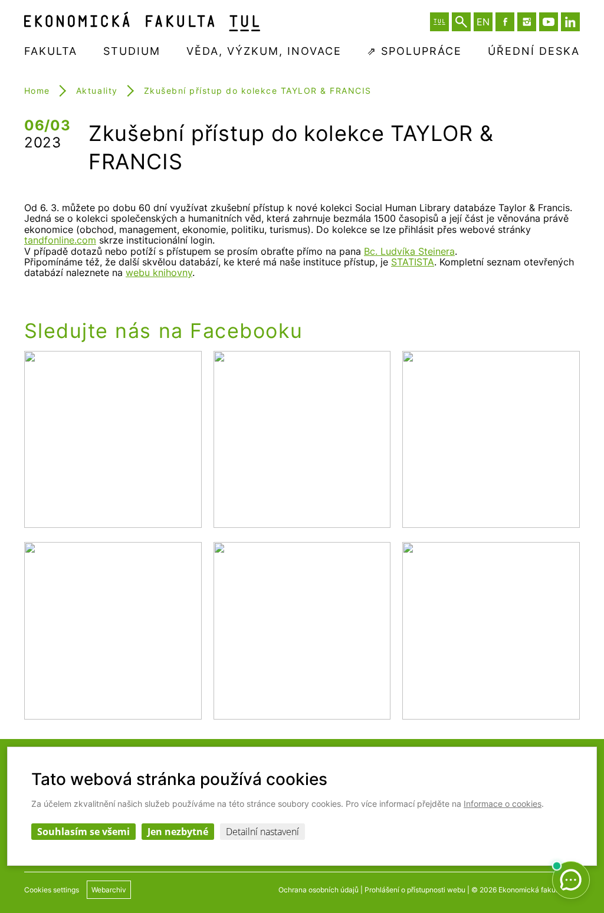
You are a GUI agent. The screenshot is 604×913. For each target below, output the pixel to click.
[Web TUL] (439, 21)
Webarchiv (108, 889)
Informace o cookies (502, 804)
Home (37, 91)
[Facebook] (504, 21)
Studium (131, 51)
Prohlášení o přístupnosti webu (415, 889)
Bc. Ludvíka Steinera (409, 251)
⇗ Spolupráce (414, 51)
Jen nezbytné (177, 831)
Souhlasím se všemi (83, 831)
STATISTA (412, 262)
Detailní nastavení (262, 831)
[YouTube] (548, 21)
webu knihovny (159, 272)
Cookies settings (51, 889)
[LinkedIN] (570, 21)
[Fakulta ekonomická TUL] (142, 21)
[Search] (461, 21)
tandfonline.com (60, 240)
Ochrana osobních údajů (318, 889)
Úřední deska (534, 51)
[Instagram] (526, 21)
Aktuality (97, 91)
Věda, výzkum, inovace (264, 51)
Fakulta (50, 51)
